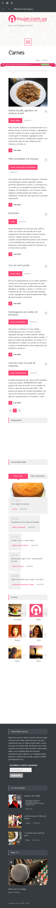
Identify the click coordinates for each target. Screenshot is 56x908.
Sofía (39, 640)
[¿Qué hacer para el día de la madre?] (14, 821)
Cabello (20, 566)
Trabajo (31, 584)
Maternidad (24, 584)
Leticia (17, 661)
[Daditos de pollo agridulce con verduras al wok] (28, 92)
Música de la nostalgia (17, 889)
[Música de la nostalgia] (28, 872)
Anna (39, 661)
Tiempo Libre (30, 805)
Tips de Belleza (23, 545)
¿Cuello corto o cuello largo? (22, 540)
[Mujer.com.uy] (28, 19)
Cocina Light (20, 167)
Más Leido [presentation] (18, 476)
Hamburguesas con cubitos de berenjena (23, 313)
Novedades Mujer (31, 803)
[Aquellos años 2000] (14, 801)
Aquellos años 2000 (32, 796)
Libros (36, 802)
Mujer (38, 619)
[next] (18, 842)
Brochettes (13, 213)
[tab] (18, 477)
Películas (41, 803)
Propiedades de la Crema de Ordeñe (25, 522)
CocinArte (17, 619)
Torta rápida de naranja (20, 504)
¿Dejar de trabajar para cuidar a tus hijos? (27, 579)
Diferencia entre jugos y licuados (23, 9)
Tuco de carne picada (18, 265)
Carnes (12, 120)
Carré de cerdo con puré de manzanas (21, 364)
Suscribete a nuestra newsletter (23, 765)
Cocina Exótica (21, 373)
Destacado (21, 527)
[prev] (18, 798)
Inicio (38, 60)
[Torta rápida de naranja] (28, 490)
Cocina (14, 509)
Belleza (14, 527)
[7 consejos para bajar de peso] (14, 838)
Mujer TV (11, 892)
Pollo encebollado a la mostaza (23, 158)
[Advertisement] (32, 35)
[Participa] (28, 66)
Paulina (17, 640)
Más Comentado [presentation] (38, 476)
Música (17, 892)
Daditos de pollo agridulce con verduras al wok (22, 112)
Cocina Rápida (31, 167)
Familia (27, 823)
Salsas (18, 120)
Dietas (27, 840)
